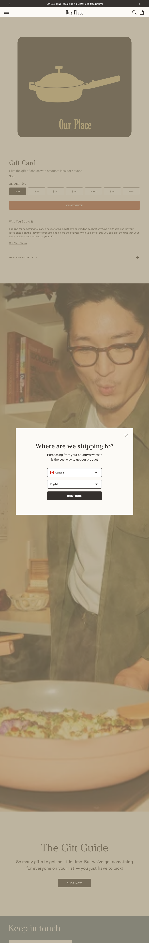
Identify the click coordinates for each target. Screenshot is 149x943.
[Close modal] (126, 436)
